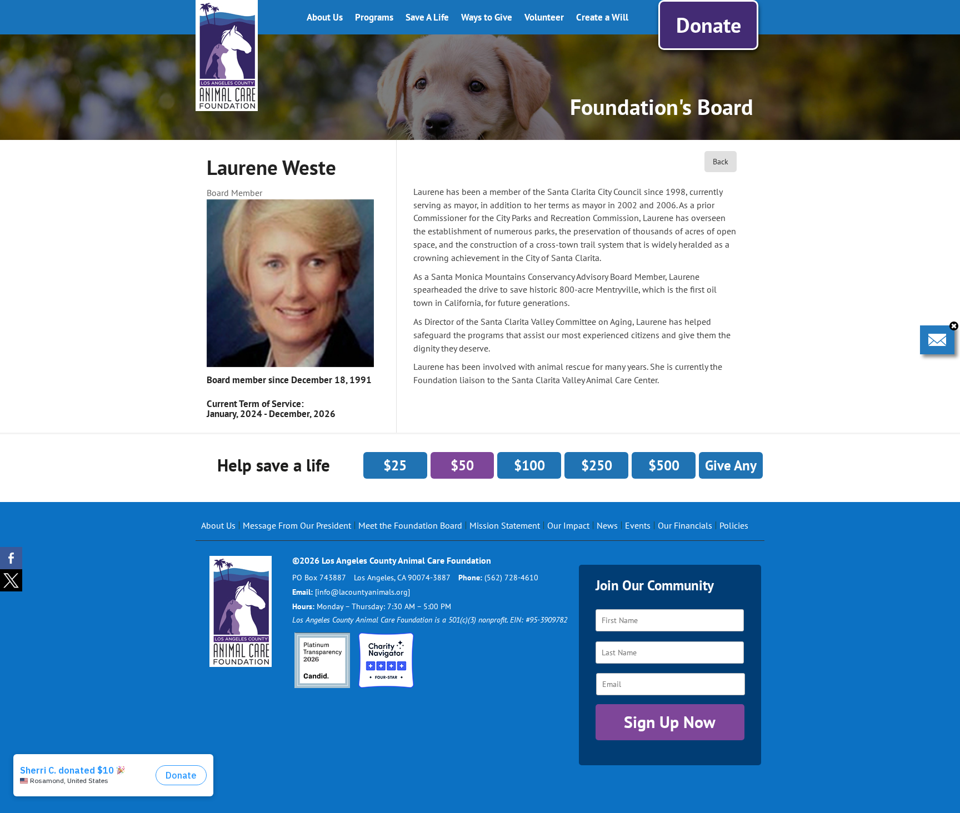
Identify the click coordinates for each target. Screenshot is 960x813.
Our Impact (568, 525)
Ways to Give (486, 17)
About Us (325, 17)
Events (638, 525)
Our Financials (685, 525)
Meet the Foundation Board (410, 525)
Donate (708, 24)
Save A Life (427, 17)
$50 (462, 465)
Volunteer (544, 17)
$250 (596, 465)
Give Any (731, 465)
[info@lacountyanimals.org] (362, 592)
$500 (663, 465)
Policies (733, 525)
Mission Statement (504, 525)
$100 (529, 465)
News (607, 525)
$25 (395, 465)
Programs (374, 17)
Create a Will (602, 17)
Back (720, 162)
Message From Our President (297, 525)
